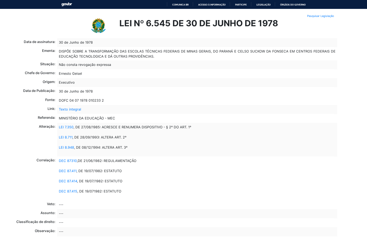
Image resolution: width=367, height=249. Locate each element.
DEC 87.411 (67, 171)
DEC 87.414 (68, 181)
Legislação (263, 4)
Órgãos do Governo (293, 4)
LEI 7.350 (66, 127)
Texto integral (70, 109)
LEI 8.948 (66, 147)
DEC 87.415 (68, 191)
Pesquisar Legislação (320, 16)
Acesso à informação (212, 4)
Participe (241, 4)
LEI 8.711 (65, 137)
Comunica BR (180, 4)
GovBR (66, 4)
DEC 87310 (68, 161)
